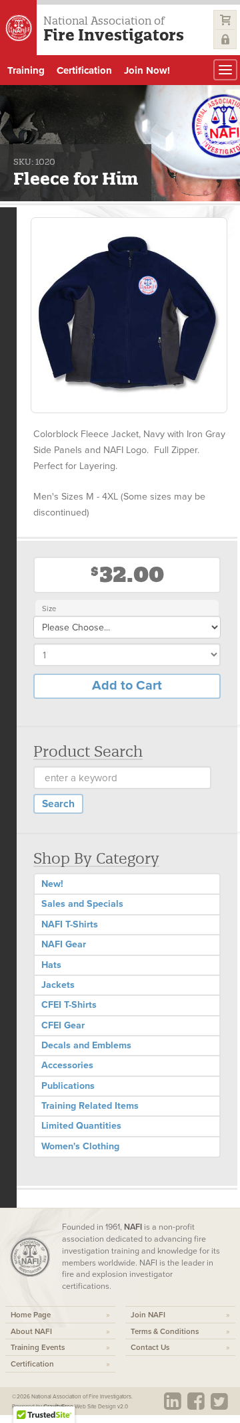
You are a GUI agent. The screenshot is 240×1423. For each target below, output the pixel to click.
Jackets (58, 985)
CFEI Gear (63, 1025)
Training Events (38, 1347)
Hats (51, 965)
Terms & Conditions (165, 1331)
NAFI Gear (63, 944)
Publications (68, 1085)
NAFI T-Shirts (69, 924)
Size (49, 609)
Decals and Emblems (86, 1045)
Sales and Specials (82, 903)
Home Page (31, 1314)
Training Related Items (90, 1105)
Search (58, 804)
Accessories (67, 1065)
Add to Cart (127, 686)
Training (26, 70)
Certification (84, 70)
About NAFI (31, 1331)
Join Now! (147, 70)
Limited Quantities (81, 1125)
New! (52, 884)
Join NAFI (148, 1314)
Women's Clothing (80, 1146)
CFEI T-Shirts (69, 1004)
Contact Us (150, 1347)
